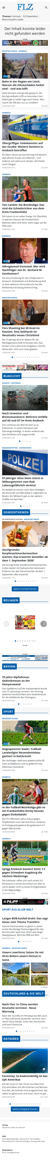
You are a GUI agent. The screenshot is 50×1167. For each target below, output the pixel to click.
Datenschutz (24, 1139)
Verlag (5, 1125)
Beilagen (10, 600)
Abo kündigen (35, 1139)
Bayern (9, 666)
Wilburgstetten (10, 448)
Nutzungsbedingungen (10, 1139)
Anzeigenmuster (13, 1152)
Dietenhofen (25, 448)
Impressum (6, 1127)
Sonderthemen (16, 512)
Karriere (22, 1127)
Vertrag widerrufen (38, 1141)
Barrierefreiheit (8, 1141)
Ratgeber (11, 1039)
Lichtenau (16, 383)
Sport (8, 711)
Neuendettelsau (10, 718)
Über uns (14, 1127)
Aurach (6, 383)
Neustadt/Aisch (10, 51)
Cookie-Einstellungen (22, 1141)
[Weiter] (43, 624)
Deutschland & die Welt (23, 993)
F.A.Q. (4, 1152)
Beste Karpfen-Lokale (12, 19)
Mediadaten (7, 1150)
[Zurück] (6, 624)
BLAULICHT (11, 376)
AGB (4, 1136)
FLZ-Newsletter (30, 16)
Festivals (16, 16)
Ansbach (23, 51)
